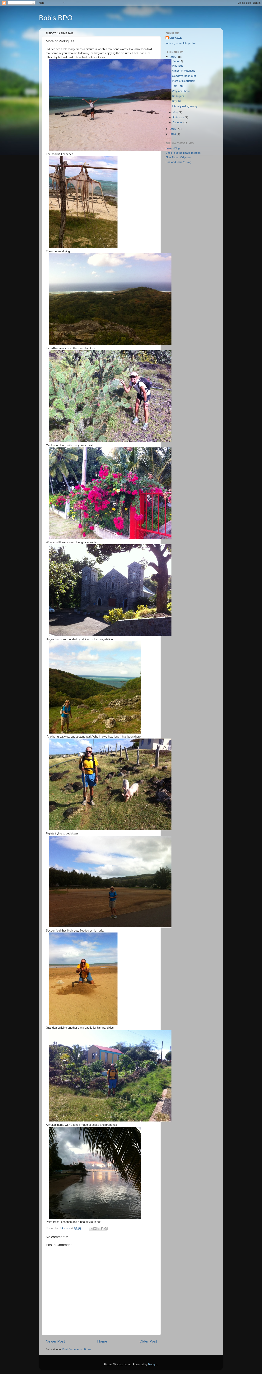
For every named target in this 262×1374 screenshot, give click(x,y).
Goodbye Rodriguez (184, 75)
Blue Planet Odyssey (178, 157)
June (176, 61)
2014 (173, 134)
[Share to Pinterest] (106, 1228)
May (176, 112)
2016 (173, 56)
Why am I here (181, 91)
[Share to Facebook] (102, 1228)
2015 (173, 128)
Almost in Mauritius (183, 70)
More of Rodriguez (183, 80)
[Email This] (91, 1228)
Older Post (148, 1341)
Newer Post (55, 1341)
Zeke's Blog (173, 148)
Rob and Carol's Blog (178, 162)
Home (102, 1341)
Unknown (175, 37)
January (178, 122)
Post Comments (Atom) (76, 1349)
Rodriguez (178, 96)
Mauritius (177, 65)
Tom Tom (178, 85)
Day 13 (176, 101)
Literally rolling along (184, 106)
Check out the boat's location (183, 152)
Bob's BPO (56, 18)
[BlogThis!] (95, 1228)
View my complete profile (181, 43)
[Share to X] (98, 1228)
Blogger (152, 1364)
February (179, 117)
